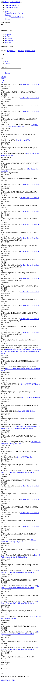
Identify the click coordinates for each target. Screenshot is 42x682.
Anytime (8, 35)
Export (7, 73)
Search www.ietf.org (12, 5)
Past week (8, 38)
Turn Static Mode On (16, 17)
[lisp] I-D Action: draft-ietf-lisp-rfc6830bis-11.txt (20, 556)
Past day (8, 36)
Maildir (7, 680)
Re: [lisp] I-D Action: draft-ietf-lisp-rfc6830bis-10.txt (20, 471)
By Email (21, 51)
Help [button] (7, 11)
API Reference (20, 13)
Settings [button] (8, 15)
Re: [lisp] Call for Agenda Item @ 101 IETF (20, 443)
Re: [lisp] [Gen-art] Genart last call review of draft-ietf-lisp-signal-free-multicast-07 (20, 427)
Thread (7, 63)
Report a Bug (11, 51)
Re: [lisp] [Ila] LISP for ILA (29, 84)
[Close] (2, 673)
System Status (30, 51)
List (2, 82)
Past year (8, 42)
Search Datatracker (11, 7)
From (3, 79)
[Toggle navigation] (21, 2)
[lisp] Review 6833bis (23, 140)
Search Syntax (10, 13)
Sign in (7, 19)
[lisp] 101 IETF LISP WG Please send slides (19, 126)
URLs (13, 680)
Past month (9, 40)
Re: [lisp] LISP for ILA (25, 457)
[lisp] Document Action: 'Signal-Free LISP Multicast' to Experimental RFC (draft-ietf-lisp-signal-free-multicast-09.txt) (21, 351)
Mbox (3, 680)
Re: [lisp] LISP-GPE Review (30, 384)
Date (6, 62)
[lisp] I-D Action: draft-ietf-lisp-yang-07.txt (18, 541)
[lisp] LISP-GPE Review (26, 411)
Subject (3, 77)
